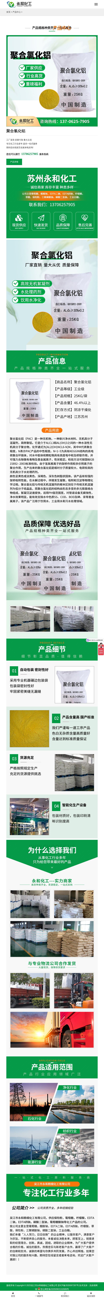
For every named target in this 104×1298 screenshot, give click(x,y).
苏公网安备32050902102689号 (55, 1289)
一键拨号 (39, 1296)
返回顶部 (91, 1296)
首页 (8, 12)
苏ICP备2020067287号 (68, 1285)
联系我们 (65, 1296)
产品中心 (17, 12)
